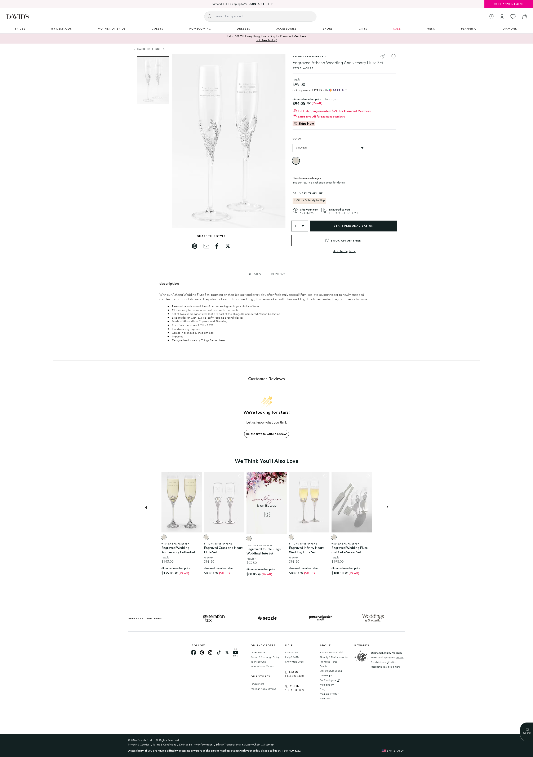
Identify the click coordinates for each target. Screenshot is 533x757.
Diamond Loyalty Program (386, 653)
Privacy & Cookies (139, 744)
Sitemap (268, 744)
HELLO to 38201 (294, 676)
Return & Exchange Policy (265, 657)
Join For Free (259, 4)
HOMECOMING (200, 29)
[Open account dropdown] (502, 16)
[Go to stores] (491, 16)
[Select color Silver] (163, 537)
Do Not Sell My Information (196, 744)
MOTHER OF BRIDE (112, 29)
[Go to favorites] (513, 16)
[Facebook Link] (193, 652)
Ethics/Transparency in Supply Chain (238, 744)
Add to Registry (344, 251)
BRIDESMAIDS (61, 29)
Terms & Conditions (164, 744)
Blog (322, 689)
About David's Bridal (331, 652)
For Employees (328, 680)
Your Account (258, 662)
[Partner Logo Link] (213, 618)
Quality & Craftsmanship (333, 657)
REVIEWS (278, 274)
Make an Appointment (263, 689)
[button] (299, 226)
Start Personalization (354, 226)
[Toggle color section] (394, 138)
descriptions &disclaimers (385, 667)
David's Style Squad (331, 671)
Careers (324, 675)
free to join (331, 99)
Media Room (327, 685)
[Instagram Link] (210, 652)
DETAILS (254, 274)
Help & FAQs (292, 657)
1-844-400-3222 (295, 690)
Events (323, 666)
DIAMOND (510, 29)
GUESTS (157, 29)
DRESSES (243, 29)
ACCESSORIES (286, 29)
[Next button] (389, 507)
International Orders (262, 666)
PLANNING (469, 29)
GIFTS (363, 29)
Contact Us (291, 652)
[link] (194, 246)
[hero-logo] (17, 16)
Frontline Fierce (328, 662)
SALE (397, 29)
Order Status (258, 652)
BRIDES (19, 29)
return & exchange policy (317, 182)
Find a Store (257, 684)
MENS (431, 29)
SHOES (328, 29)
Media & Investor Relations (329, 696)
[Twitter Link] (227, 652)
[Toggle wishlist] (198, 476)
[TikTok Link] (219, 652)
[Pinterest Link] (202, 652)
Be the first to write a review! (266, 434)
